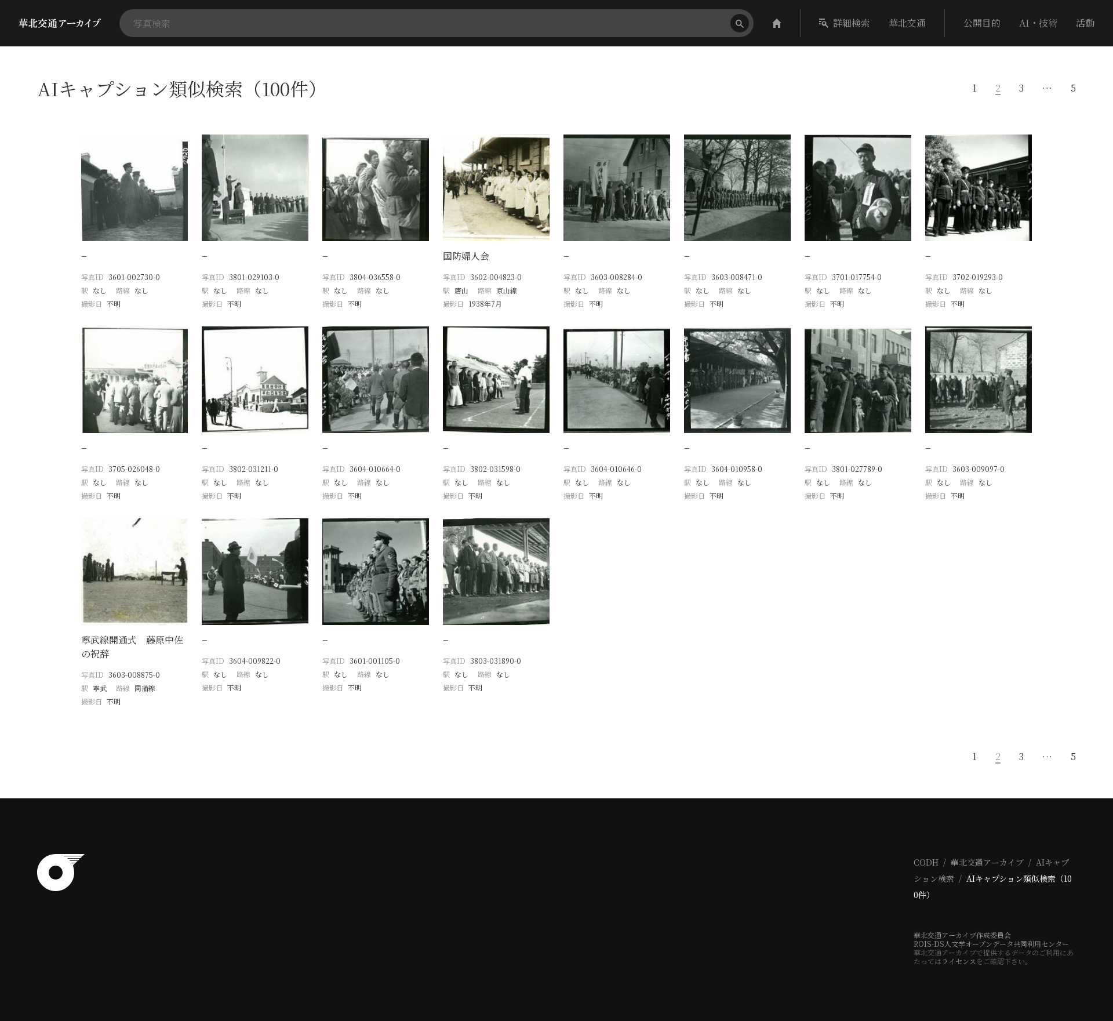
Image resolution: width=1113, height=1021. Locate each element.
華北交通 (907, 23)
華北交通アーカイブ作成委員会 (962, 935)
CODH (926, 862)
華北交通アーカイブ (987, 862)
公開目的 (982, 23)
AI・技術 (1038, 23)
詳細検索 (851, 23)
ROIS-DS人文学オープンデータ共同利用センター (991, 944)
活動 (1085, 23)
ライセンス (958, 961)
